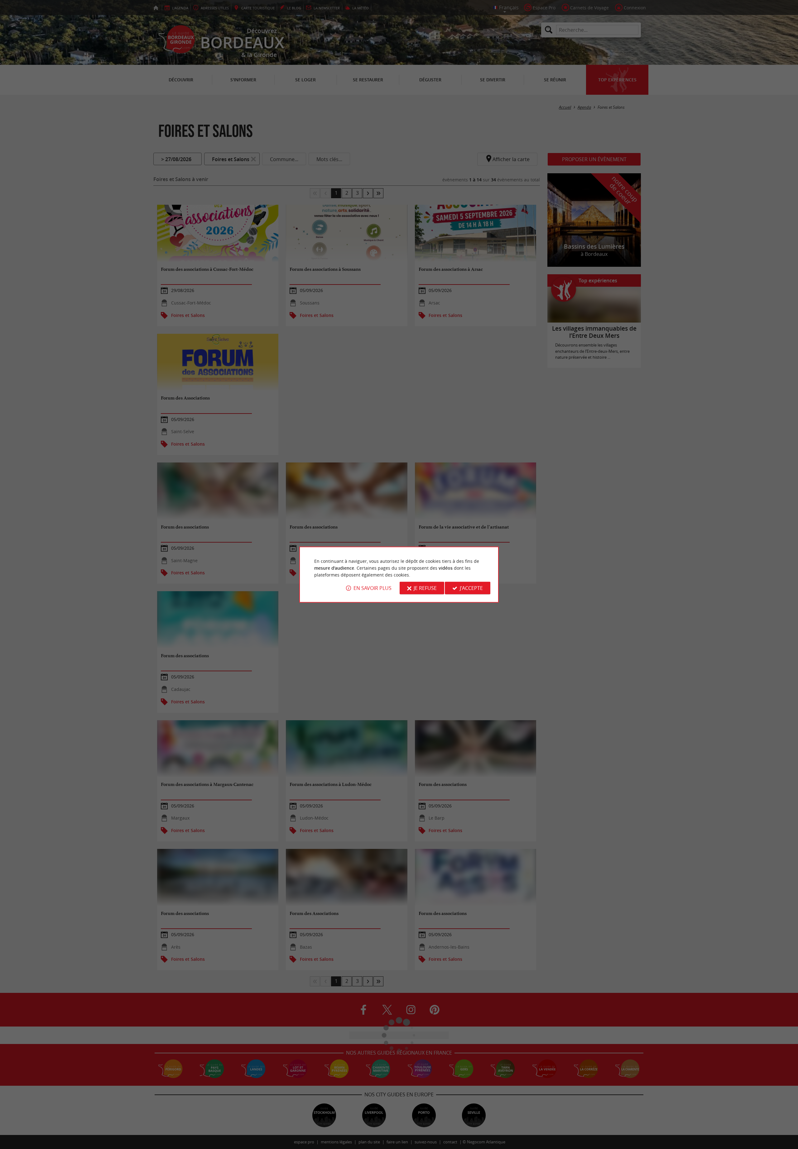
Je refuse (425, 588)
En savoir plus (372, 588)
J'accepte (471, 588)
